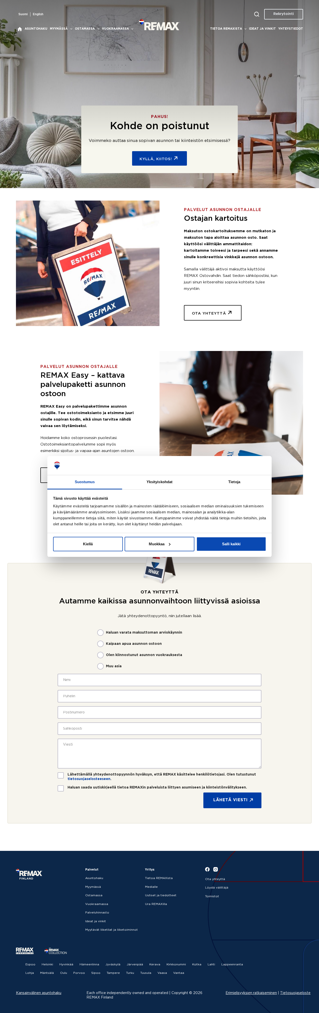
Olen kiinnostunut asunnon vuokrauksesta (144, 655)
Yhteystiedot (290, 28)
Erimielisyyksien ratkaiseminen (251, 993)
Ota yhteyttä (215, 879)
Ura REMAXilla (156, 904)
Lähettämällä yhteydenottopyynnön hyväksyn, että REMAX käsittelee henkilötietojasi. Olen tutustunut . (162, 777)
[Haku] (256, 14)
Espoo (30, 964)
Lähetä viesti (230, 800)
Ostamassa (85, 28)
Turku (130, 973)
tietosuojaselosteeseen (89, 779)
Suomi (23, 14)
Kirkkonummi (176, 964)
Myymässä (59, 28)
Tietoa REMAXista (226, 28)
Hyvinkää (66, 964)
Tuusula (145, 973)
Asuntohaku (36, 28)
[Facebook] (207, 869)
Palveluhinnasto (97, 912)
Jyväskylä (112, 964)
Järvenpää (135, 964)
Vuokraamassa (115, 28)
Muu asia (114, 666)
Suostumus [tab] (85, 482)
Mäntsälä (47, 973)
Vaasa (162, 973)
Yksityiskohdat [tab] (159, 482)
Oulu (63, 973)
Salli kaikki (231, 544)
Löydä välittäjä (216, 887)
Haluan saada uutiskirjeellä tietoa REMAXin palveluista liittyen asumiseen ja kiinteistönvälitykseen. (157, 787)
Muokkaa (156, 544)
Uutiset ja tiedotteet (160, 895)
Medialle (151, 887)
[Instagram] (215, 869)
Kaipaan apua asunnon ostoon (134, 643)
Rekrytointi (283, 13)
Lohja (29, 973)
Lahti (211, 964)
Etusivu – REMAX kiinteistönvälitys (19, 28)
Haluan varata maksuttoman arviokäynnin (144, 632)
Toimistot (212, 896)
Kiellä (88, 544)
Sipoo (95, 973)
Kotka (196, 964)
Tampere (113, 973)
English (38, 14)
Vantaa (178, 973)
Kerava (154, 964)
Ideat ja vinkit (262, 28)
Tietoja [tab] (234, 482)
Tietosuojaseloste (295, 993)
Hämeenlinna (89, 964)
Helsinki (47, 964)
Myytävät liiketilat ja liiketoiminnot (111, 929)
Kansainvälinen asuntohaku (38, 993)
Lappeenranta (232, 964)
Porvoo (79, 973)
